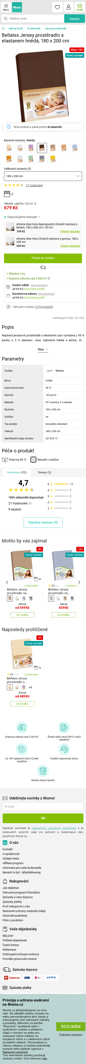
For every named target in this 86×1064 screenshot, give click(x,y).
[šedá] (24, 598)
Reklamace (9, 949)
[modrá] (75, 148)
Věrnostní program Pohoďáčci (21, 892)
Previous (7, 582)
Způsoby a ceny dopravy (18, 897)
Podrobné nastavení (70, 1034)
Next (79, 582)
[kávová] (53, 148)
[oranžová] (9, 159)
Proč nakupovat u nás (16, 906)
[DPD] (37, 978)
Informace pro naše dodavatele (22, 867)
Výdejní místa (11, 858)
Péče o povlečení (13, 920)
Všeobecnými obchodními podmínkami (54, 828)
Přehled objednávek (15, 940)
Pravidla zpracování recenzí (20, 958)
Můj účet (8, 935)
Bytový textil (16, 28)
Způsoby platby (12, 901)
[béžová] (9, 148)
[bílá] (20, 148)
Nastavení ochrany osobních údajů (24, 911)
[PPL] (51, 978)
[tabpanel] (43, 86)
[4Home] (4, 28)
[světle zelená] (31, 159)
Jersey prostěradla (55, 28)
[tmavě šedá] (42, 159)
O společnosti (11, 854)
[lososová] (64, 148)
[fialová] (31, 148)
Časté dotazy (11, 945)
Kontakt (8, 849)
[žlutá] (53, 159)
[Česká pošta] (27, 978)
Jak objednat (11, 887)
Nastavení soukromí (15, 1052)
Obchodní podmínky (15, 915)
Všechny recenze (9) (43, 522)
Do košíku (22, 614)
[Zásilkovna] (12, 978)
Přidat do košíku (43, 258)
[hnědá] (42, 148)
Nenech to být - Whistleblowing (22, 872)
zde (44, 1058)
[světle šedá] (20, 159)
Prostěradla (33, 28)
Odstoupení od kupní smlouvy (21, 954)
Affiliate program (13, 863)
